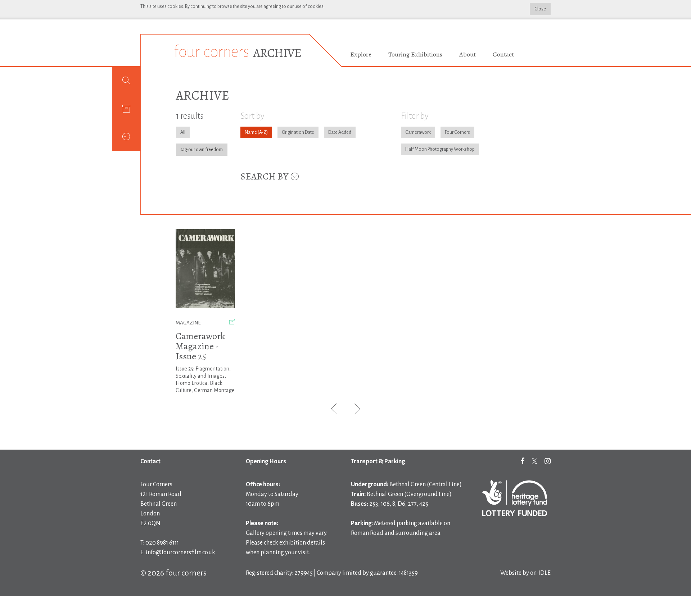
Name (251, 132)
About (467, 54)
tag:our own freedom (202, 149)
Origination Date (298, 132)
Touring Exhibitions (415, 54)
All (182, 132)
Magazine (188, 323)
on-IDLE (540, 573)
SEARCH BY (265, 176)
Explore (360, 54)
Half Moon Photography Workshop (440, 149)
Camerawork (418, 132)
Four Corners (457, 132)
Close (540, 9)
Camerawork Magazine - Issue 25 (200, 346)
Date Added (339, 132)
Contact (503, 54)
